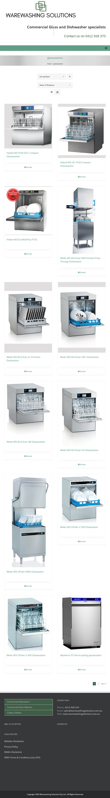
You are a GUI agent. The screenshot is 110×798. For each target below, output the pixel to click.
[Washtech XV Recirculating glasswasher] (82, 623)
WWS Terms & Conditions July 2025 (22, 757)
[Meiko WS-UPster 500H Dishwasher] (28, 520)
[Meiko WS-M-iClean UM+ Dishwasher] (82, 317)
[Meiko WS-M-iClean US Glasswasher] (82, 413)
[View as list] (57, 92)
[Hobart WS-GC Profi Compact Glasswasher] (82, 131)
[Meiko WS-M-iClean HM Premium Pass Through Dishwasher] (82, 220)
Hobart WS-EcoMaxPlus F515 (22, 239)
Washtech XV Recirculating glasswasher (80, 655)
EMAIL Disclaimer (13, 752)
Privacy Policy (11, 746)
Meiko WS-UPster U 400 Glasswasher (26, 655)
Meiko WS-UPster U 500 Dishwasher (79, 527)
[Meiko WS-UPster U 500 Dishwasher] (82, 498)
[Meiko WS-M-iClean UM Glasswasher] (28, 409)
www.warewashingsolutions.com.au (81, 713)
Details (29, 167)
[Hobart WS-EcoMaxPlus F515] (28, 210)
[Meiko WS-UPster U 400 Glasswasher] (28, 623)
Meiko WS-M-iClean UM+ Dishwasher (79, 357)
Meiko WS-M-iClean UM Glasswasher (26, 442)
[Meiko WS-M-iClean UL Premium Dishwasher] (28, 317)
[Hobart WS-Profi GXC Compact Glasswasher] (28, 126)
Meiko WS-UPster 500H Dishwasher (25, 572)
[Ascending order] (70, 77)
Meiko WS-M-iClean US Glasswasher (79, 450)
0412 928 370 (72, 707)
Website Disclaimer (14, 741)
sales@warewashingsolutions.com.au (83, 710)
